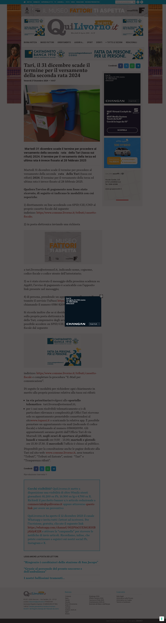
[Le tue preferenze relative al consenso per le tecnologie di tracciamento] (161, 618)
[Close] (101, 296)
